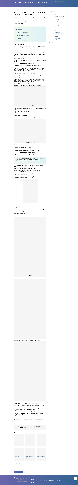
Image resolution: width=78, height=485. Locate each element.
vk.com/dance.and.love (32, 428)
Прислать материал (60, 2)
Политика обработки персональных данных (54, 480)
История (20, 38)
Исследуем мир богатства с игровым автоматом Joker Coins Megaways (59, 22)
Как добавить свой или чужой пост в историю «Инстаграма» (41, 442)
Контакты (32, 479)
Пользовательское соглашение (44, 480)
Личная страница (21, 428)
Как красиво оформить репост (22, 40)
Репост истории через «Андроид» (23, 35)
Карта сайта (33, 478)
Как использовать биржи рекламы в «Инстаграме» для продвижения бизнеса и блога (30, 458)
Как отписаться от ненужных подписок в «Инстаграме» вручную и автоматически (19, 458)
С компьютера (19, 27)
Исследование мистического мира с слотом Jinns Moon (59, 27)
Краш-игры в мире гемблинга (59, 16)
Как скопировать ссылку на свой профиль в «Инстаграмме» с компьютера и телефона (30, 443)
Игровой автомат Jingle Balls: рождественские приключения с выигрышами (59, 33)
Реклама (32, 482)
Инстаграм (19, 9)
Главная (16, 9)
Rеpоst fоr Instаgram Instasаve (24, 32)
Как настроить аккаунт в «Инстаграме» (18, 442)
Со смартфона (19, 29)
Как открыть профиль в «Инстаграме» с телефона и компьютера (41, 457)
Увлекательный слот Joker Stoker (59, 39)
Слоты (57, 19)
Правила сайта (33, 476)
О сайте (32, 480)
